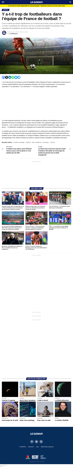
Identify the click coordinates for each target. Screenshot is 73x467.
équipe (28, 142)
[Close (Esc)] (0, 465)
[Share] (2, 465)
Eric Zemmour (36, 142)
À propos (22, 446)
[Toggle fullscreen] (4, 465)
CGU (37, 446)
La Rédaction (14, 33)
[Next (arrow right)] (2, 466)
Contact (31, 446)
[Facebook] (3, 77)
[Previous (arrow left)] (0, 466)
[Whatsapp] (12, 77)
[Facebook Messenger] (15, 77)
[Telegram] (19, 77)
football (46, 142)
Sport (53, 142)
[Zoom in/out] (6, 465)
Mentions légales (47, 446)
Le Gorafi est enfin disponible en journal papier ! (36, 6)
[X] (6, 77)
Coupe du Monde (19, 142)
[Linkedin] (9, 77)
